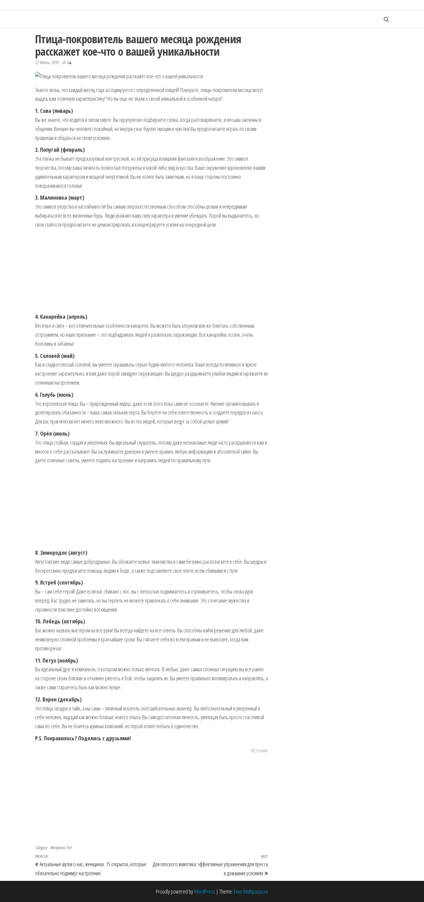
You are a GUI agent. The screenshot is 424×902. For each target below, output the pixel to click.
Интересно (57, 847)
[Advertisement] (151, 271)
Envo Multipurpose (251, 891)
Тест (69, 847)
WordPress (204, 891)
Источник (259, 750)
